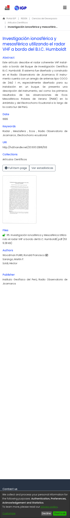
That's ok (59, 513)
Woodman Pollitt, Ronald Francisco (24, 255)
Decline (46, 513)
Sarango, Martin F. (13, 259)
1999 (5, 119)
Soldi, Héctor (10, 263)
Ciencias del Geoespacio (44, 18)
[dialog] (35, 504)
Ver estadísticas (42, 168)
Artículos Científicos (18, 22)
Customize (8, 513)
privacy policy (49, 506)
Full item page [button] (17, 168)
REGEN (24, 18)
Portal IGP (11, 18)
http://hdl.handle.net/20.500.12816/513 (25, 147)
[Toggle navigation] (64, 7)
